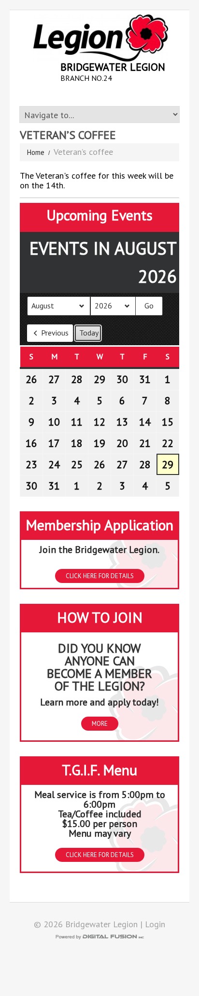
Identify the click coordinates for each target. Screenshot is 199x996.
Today (89, 332)
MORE (100, 724)
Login (155, 924)
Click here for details (100, 576)
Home (35, 152)
